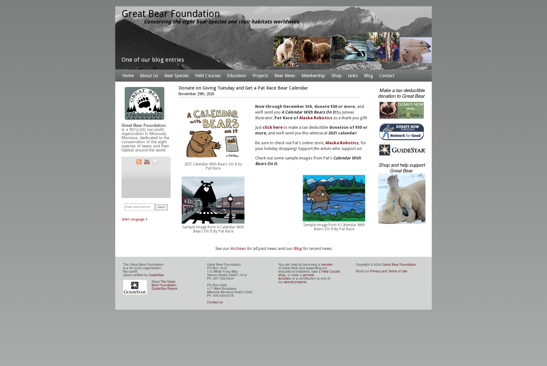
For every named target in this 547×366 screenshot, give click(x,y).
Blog (368, 75)
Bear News (284, 75)
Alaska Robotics (315, 117)
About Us (149, 75)
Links (353, 75)
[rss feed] (138, 163)
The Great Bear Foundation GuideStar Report (164, 285)
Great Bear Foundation (399, 264)
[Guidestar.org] (401, 155)
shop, (282, 275)
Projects (260, 75)
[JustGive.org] (401, 119)
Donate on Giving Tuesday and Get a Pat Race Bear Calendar (243, 88)
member (327, 264)
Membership (313, 75)
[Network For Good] (401, 140)
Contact (386, 75)
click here (273, 127)
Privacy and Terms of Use (388, 271)
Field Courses (208, 75)
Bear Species (176, 75)
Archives (238, 248)
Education (236, 75)
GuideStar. (156, 275)
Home (128, 75)
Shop (336, 75)
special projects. (295, 282)
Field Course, (331, 271)
